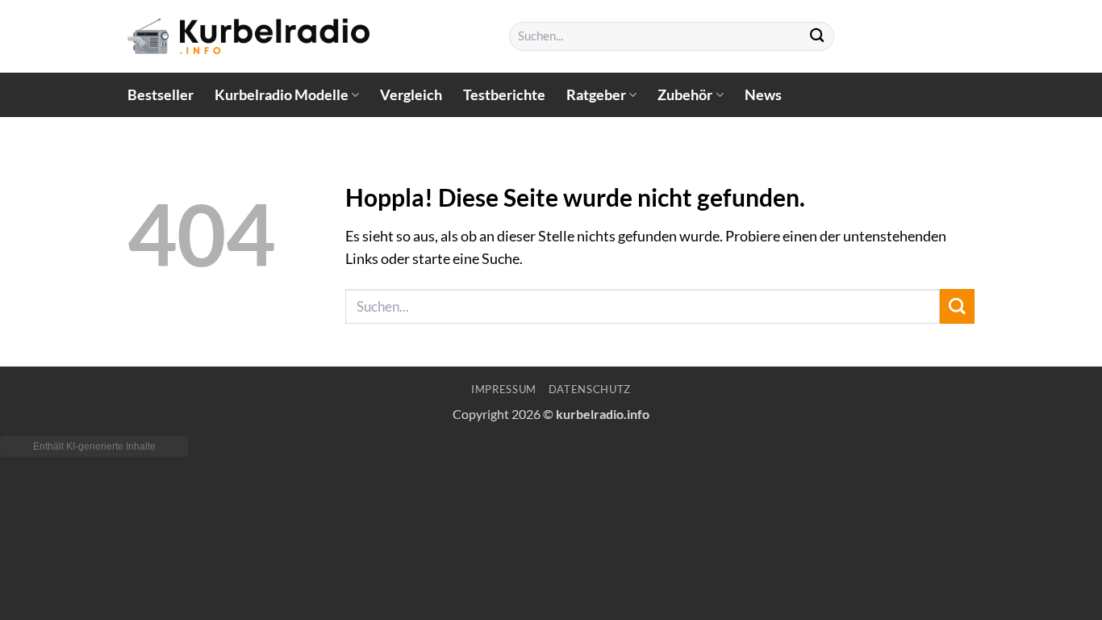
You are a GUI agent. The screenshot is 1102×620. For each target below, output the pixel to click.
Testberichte (504, 94)
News (763, 94)
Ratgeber (596, 94)
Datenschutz (590, 389)
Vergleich (411, 94)
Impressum (503, 389)
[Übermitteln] (818, 37)
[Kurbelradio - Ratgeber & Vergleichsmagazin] (248, 36)
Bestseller (160, 94)
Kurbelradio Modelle (282, 94)
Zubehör (684, 94)
